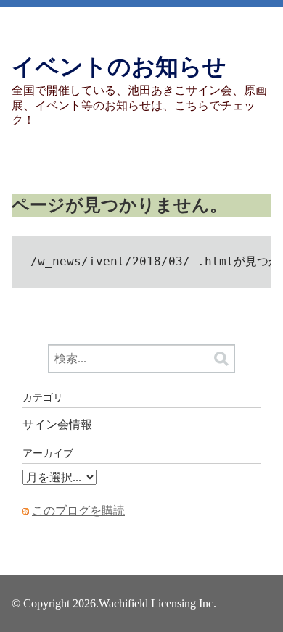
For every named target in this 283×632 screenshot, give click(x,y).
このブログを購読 (78, 510)
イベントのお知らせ (119, 67)
